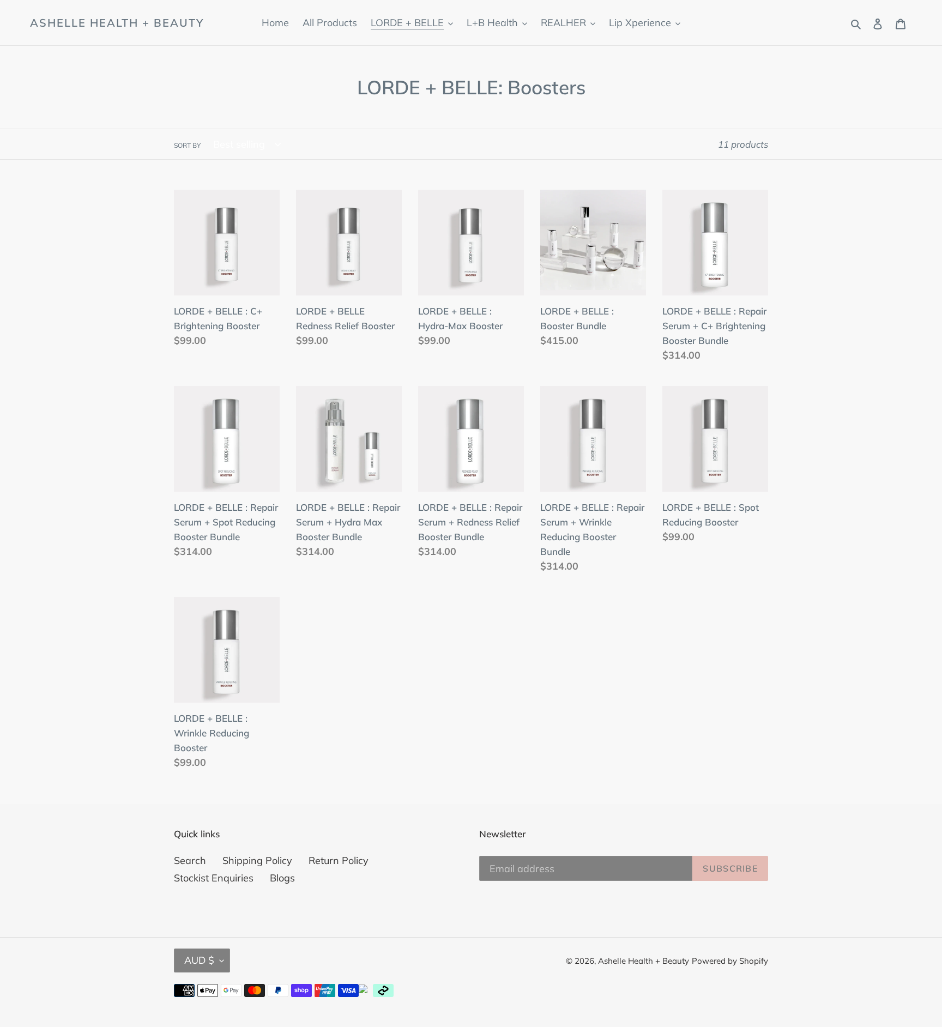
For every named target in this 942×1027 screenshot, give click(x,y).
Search (190, 860)
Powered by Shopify (730, 961)
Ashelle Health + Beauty (117, 22)
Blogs (282, 878)
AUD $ (199, 960)
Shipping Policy (257, 860)
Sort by (187, 145)
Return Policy (339, 860)
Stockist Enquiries (213, 878)
